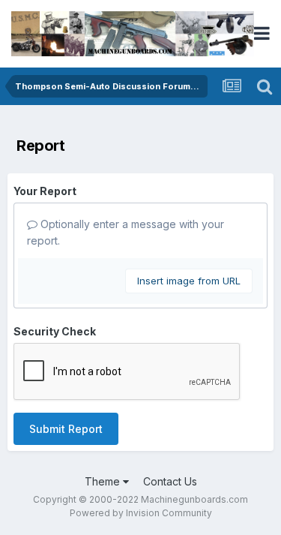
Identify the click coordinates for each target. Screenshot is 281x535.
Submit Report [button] (66, 428)
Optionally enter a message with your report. (125, 232)
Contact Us (170, 481)
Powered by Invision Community (141, 512)
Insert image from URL (189, 281)
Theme (104, 481)
